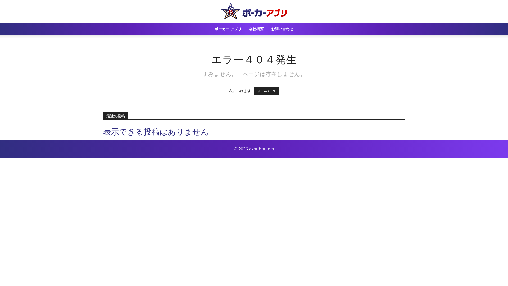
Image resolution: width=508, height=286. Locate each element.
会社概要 (256, 28)
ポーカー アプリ (228, 28)
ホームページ (266, 91)
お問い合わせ (282, 28)
